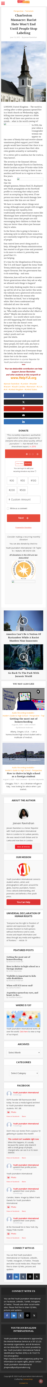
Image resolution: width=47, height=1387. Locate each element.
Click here (24, 1031)
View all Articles (23, 846)
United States (31, 389)
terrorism (32, 386)
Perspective (18, 11)
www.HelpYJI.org (23, 377)
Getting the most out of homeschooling (23, 720)
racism (8, 386)
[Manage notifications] (41, 1381)
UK (6, 389)
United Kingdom (16, 389)
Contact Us (23, 1383)
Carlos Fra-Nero (15, 988)
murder (34, 383)
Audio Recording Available (23, 713)
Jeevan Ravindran (30, 37)
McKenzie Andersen (25, 728)
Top (42, 716)
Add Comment (30, 725)
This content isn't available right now (23, 1139)
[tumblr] (23, 1276)
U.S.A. (40, 386)
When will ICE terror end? (20, 985)
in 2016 (32, 446)
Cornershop (28, 1379)
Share (24, 1116)
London (25, 383)
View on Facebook (13, 1116)
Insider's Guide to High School (15, 716)
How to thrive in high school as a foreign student (23, 775)
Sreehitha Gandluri (15, 997)
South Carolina (19, 386)
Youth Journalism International (26, 1092)
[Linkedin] (16, 1276)
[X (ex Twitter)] (37, 1276)
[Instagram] (30, 1276)
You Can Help (23, 902)
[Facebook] (10, 1276)
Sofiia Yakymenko (37, 779)
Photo (13, 1112)
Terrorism (29, 11)
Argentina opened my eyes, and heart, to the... (22, 993)
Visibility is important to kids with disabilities (21, 977)
